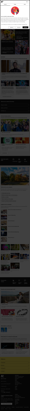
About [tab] (25, 4)
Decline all (11, 27)
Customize (18, 27)
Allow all (25, 27)
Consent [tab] (5, 4)
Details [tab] (15, 4)
